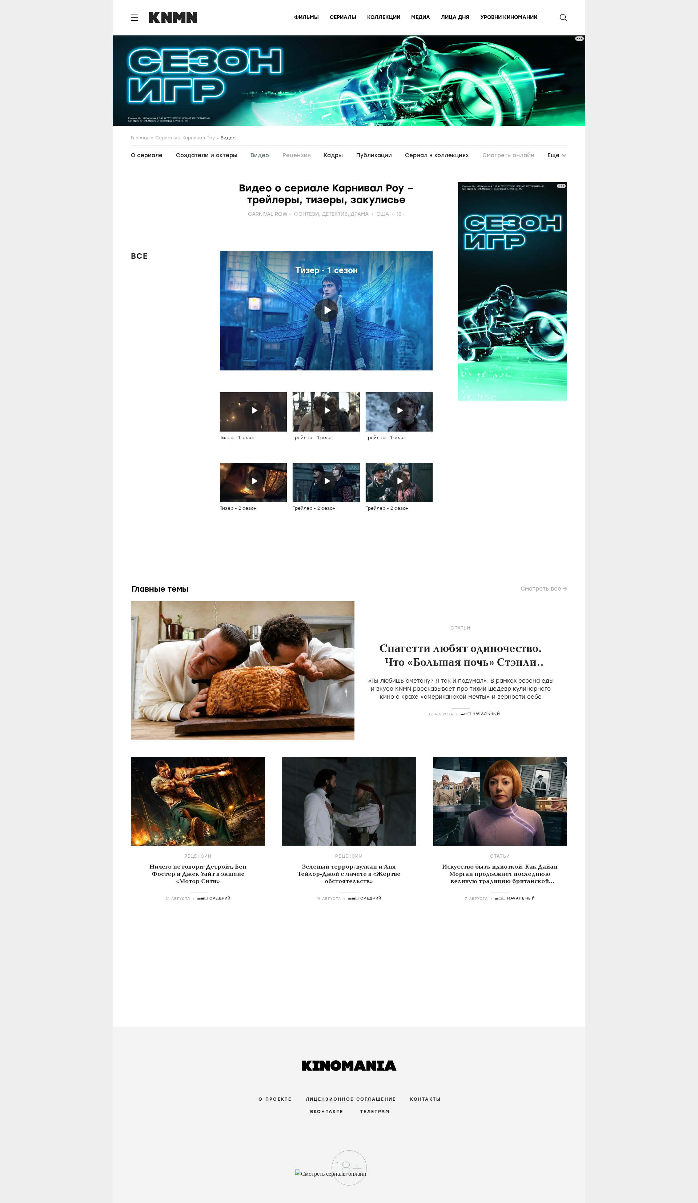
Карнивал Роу (198, 137)
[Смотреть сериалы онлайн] (349, 1177)
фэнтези (306, 214)
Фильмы (306, 17)
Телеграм (375, 1111)
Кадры (333, 155)
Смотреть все (541, 588)
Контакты (425, 1099)
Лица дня (455, 17)
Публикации (374, 155)
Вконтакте (327, 1111)
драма (359, 214)
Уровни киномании (508, 17)
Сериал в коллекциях (437, 155)
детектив (335, 214)
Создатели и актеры (206, 155)
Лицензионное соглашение (351, 1099)
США (382, 214)
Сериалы (343, 17)
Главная (140, 137)
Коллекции (383, 17)
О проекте (275, 1099)
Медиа (420, 17)
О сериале (147, 155)
